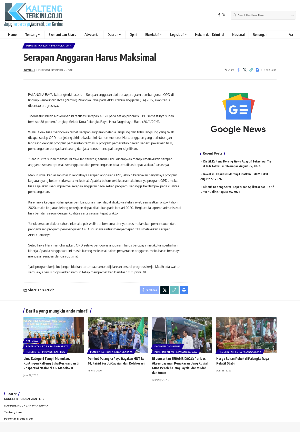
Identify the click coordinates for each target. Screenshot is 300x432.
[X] (224, 15)
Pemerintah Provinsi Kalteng (45, 352)
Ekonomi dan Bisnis (167, 346)
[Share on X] (245, 70)
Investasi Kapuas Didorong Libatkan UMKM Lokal (235, 174)
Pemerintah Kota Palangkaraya (49, 45)
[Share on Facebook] (238, 70)
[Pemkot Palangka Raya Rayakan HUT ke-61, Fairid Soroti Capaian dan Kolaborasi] (118, 335)
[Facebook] (219, 15)
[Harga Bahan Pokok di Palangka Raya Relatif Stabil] (246, 335)
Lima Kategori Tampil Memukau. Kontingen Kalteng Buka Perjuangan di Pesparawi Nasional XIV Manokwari (51, 363)
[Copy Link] (251, 70)
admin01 (29, 70)
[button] (291, 34)
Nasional (32, 341)
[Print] (257, 70)
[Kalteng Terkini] (33, 15)
